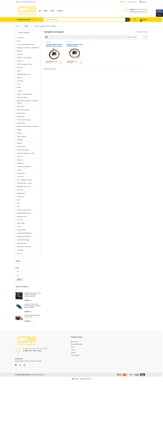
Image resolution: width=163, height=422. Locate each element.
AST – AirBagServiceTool (24, 180)
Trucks (19, 226)
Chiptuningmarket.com (23, 374)
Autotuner (20, 54)
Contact (60, 10)
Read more (60, 62)
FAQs (72, 347)
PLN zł (158, 11)
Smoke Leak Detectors (24, 120)
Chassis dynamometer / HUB (25, 153)
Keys (18, 203)
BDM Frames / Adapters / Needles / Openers (27, 102)
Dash (18, 200)
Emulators (48, 41)
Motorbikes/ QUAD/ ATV (24, 236)
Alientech (19, 51)
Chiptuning (20, 163)
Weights (19, 129)
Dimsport (19, 61)
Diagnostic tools (22, 216)
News (18, 41)
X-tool (18, 84)
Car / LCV (20, 220)
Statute (73, 352)
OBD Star (20, 77)
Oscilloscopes (21, 123)
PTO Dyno (20, 156)
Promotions (20, 37)
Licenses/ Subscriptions (24, 166)
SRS (18, 206)
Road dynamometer (23, 150)
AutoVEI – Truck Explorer (24, 57)
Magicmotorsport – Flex (24, 74)
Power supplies (21, 136)
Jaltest (19, 71)
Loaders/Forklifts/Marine (24, 233)
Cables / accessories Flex (24, 94)
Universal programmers (24, 210)
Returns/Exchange (76, 344)
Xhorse (19, 87)
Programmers (21, 193)
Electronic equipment (23, 110)
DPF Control (20, 106)
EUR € (158, 15)
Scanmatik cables (22, 97)
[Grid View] (46, 37)
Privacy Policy (75, 355)
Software (19, 160)
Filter (19, 279)
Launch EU (20, 176)
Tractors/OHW (21, 230)
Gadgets (19, 143)
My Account (132, 2)
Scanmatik (20, 81)
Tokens (19, 170)
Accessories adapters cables (25, 44)
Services (19, 253)
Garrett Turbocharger (23, 240)
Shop (123, 2)
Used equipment (22, 243)
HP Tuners (20, 67)
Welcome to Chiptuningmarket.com (25, 2)
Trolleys (19, 133)
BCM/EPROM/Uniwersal (24, 213)
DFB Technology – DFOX (24, 64)
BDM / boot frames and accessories (27, 126)
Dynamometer (21, 146)
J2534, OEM (21, 223)
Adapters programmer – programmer (28, 47)
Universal (19, 91)
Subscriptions (21, 173)
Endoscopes (20, 116)
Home (45, 10)
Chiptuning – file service (24, 246)
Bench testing (21, 113)
